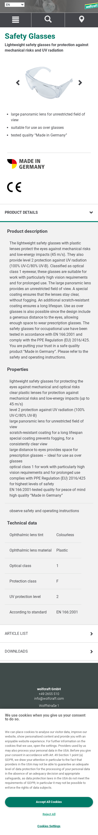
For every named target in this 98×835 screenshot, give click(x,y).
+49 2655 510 (49, 694)
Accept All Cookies (49, 802)
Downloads (16, 651)
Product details (21, 212)
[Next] (80, 83)
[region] (49, 772)
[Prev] (18, 83)
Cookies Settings (48, 826)
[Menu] (15, 20)
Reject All (49, 814)
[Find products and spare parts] (47, 20)
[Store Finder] (81, 20)
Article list (16, 633)
